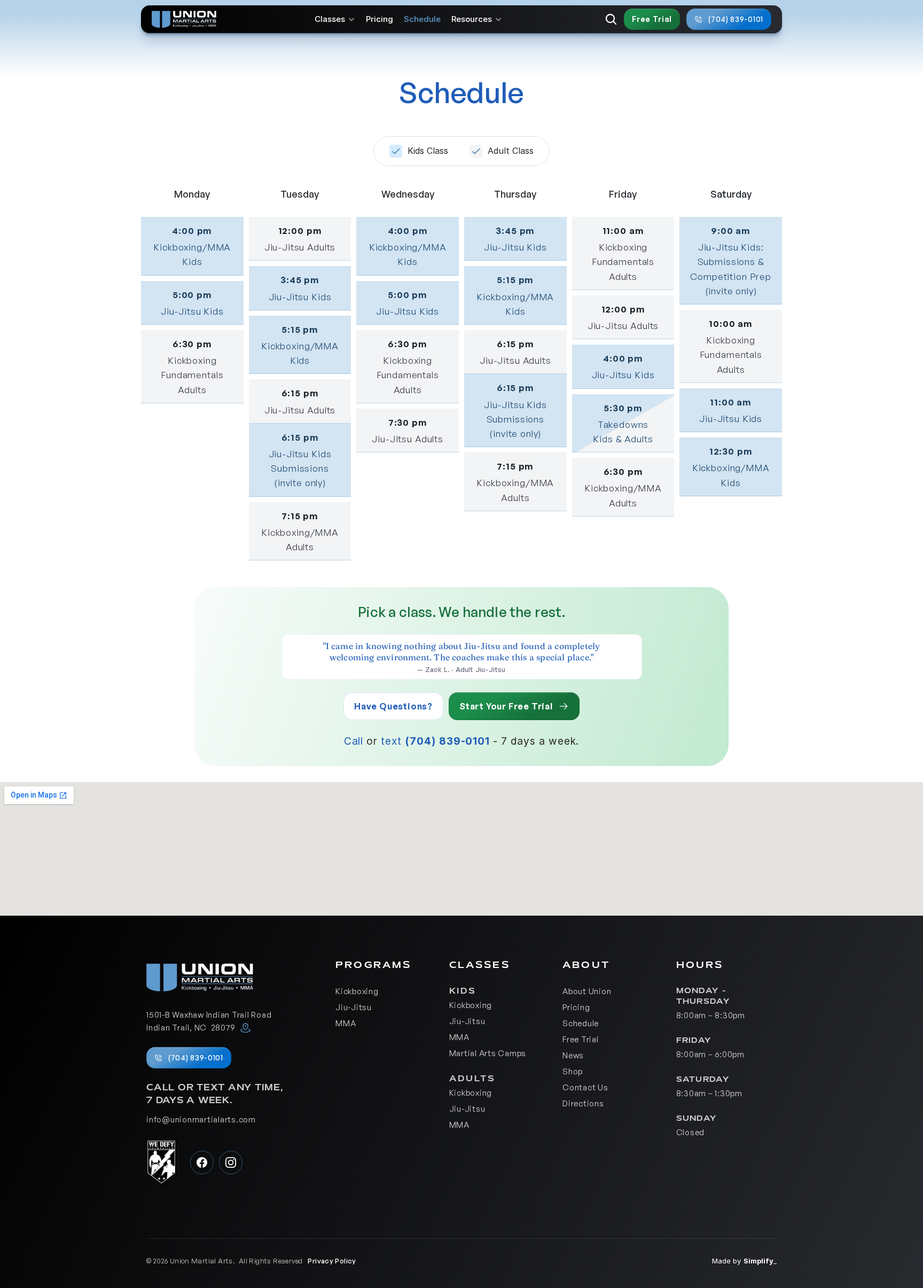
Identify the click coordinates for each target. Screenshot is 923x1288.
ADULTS (472, 1078)
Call (354, 741)
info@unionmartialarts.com (201, 1119)
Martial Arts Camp (485, 1053)
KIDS (465, 991)
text (391, 741)
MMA (345, 1023)
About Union (586, 991)
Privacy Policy (332, 1260)
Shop (572, 1071)
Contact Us (585, 1087)
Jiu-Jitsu (353, 1007)
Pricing (379, 19)
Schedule (422, 19)
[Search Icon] (611, 19)
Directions (583, 1103)
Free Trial (580, 1039)
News (573, 1055)
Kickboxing (357, 991)
